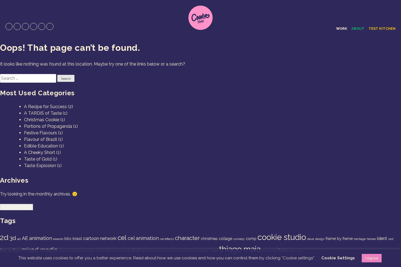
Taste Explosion (40, 165)
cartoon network (99, 238)
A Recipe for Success (45, 106)
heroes (371, 239)
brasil (77, 238)
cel (122, 238)
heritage (360, 239)
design (320, 239)
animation (40, 238)
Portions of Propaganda (48, 126)
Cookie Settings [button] (338, 258)
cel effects (167, 239)
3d (13, 238)
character (187, 238)
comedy (239, 239)
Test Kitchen (382, 28)
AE (25, 238)
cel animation (143, 238)
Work (341, 28)
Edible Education (41, 146)
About (357, 28)
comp (251, 238)
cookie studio (282, 237)
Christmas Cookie (41, 119)
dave (310, 239)
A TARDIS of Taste (43, 113)
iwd (390, 239)
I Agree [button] (371, 258)
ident (382, 238)
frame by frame (339, 238)
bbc (67, 238)
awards (58, 239)
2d (4, 237)
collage (225, 238)
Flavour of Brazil (40, 139)
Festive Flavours (40, 132)
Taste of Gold (38, 159)
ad (19, 239)
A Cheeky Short (39, 152)
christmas (209, 238)
